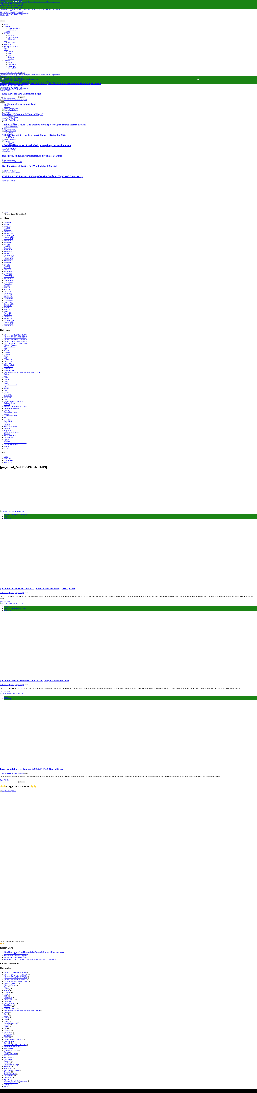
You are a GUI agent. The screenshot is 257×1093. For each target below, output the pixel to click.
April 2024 (7, 248)
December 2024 (9, 235)
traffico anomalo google (11, 432)
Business (7, 33)
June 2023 (7, 266)
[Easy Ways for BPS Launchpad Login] (66, 89)
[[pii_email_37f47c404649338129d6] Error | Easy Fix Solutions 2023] (12, 603)
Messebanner (8, 396)
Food (9, 55)
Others (6, 50)
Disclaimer (11, 66)
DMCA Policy (12, 64)
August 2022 (8, 284)
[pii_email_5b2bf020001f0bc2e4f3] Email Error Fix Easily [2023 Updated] (38, 588)
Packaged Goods (9, 403)
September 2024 (9, 240)
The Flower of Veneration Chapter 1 (11, 5)
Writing (6, 446)
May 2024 (7, 246)
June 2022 (7, 288)
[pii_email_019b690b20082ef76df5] (15, 334)
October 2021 (8, 302)
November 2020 (9, 322)
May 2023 (7, 268)
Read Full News (5, 601)
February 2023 (8, 273)
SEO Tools (11, 42)
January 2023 (8, 275)
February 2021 (8, 316)
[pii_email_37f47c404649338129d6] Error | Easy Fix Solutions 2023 (34, 680)
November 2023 (9, 257)
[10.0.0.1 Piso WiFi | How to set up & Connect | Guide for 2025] (62, 131)
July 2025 (7, 224)
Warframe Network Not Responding (15, 443)
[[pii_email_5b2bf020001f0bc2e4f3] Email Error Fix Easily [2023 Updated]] (12, 511)
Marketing (11, 35)
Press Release (8, 410)
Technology (8, 44)
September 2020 (9, 326)
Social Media (8, 421)
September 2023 (9, 260)
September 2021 (9, 304)
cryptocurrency (9, 361)
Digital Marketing (13, 37)
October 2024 (8, 239)
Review (6, 414)
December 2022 (9, 277)
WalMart (7, 441)
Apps (5, 349)
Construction (8, 359)
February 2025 (8, 231)
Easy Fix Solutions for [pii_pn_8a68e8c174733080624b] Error (31, 769)
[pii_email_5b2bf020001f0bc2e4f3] (15, 340)
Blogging (7, 32)
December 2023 (9, 255)
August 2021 (8, 306)
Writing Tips (12, 30)
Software (7, 423)
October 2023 (8, 259)
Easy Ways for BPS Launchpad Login (12, 4)
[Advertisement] (128, 196)
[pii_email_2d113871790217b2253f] (15, 336)
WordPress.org (8, 462)
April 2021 (7, 313)
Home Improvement (10, 385)
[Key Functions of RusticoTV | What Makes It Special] (66, 162)
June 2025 (7, 226)
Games (6, 378)
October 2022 (8, 280)
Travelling (11, 57)
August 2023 (8, 262)
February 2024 (8, 251)
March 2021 (8, 315)
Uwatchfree (7, 439)
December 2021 (9, 298)
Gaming (6, 379)
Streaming (7, 428)
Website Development (11, 46)
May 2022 (7, 289)
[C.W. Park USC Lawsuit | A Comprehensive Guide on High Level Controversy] (64, 172)
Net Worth (7, 397)
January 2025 (8, 233)
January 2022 (8, 297)
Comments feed (9, 460)
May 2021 (7, 311)
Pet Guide (7, 405)
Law (5, 390)
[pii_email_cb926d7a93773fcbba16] (15, 341)
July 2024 (7, 244)
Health (10, 53)
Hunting (6, 388)
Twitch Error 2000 (10, 435)
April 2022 (7, 291)
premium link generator (11, 408)
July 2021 (7, 307)
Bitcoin (6, 350)
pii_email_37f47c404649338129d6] (15, 406)
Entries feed (8, 458)
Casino (6, 356)
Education (7, 26)
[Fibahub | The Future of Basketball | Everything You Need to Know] (59, 141)
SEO (5, 41)
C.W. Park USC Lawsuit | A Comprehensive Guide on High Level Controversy (96, 176)
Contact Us (7, 61)
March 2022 (8, 293)
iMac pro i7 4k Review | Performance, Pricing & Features (86, 155)
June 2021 (7, 309)
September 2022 (9, 282)
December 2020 (9, 320)
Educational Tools (13, 28)
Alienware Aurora (9, 347)
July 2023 (7, 264)
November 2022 (9, 278)
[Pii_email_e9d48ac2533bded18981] (15, 343)
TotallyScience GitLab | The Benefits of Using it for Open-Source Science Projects (98, 124)
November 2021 (9, 300)
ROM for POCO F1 (10, 416)
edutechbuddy (4, 593)
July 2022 (7, 286)
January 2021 (8, 318)
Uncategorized (8, 437)
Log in (6, 457)
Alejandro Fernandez (10, 345)
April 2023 (7, 269)
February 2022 (8, 295)
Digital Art (11, 39)
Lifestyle (11, 59)
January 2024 (8, 253)
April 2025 (7, 230)
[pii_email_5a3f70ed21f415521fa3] (15, 338)
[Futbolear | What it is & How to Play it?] (64, 110)
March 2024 (8, 250)
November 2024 (9, 237)
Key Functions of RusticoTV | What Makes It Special (83, 166)
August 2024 (8, 242)
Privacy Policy (12, 68)
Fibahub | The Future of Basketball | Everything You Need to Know (90, 145)
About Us (11, 62)
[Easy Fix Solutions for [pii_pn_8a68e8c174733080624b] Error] (11, 693)
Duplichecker (8, 367)
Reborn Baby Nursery (11, 412)
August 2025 (8, 222)
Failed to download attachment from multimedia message (22, 372)
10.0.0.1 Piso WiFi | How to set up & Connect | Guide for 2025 (87, 135)
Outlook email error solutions (13, 401)
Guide (6, 381)
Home (6, 24)
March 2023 (8, 271)
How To (6, 48)
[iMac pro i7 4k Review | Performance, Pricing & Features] (61, 151)
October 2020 (8, 324)
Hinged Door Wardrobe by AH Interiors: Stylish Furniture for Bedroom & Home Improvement (30, 2)
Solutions (7, 425)
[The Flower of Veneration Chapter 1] (68, 100)
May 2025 (7, 228)
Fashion (10, 51)
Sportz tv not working (11, 426)
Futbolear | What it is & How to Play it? (12, 7)
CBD (5, 358)
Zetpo (6, 448)
